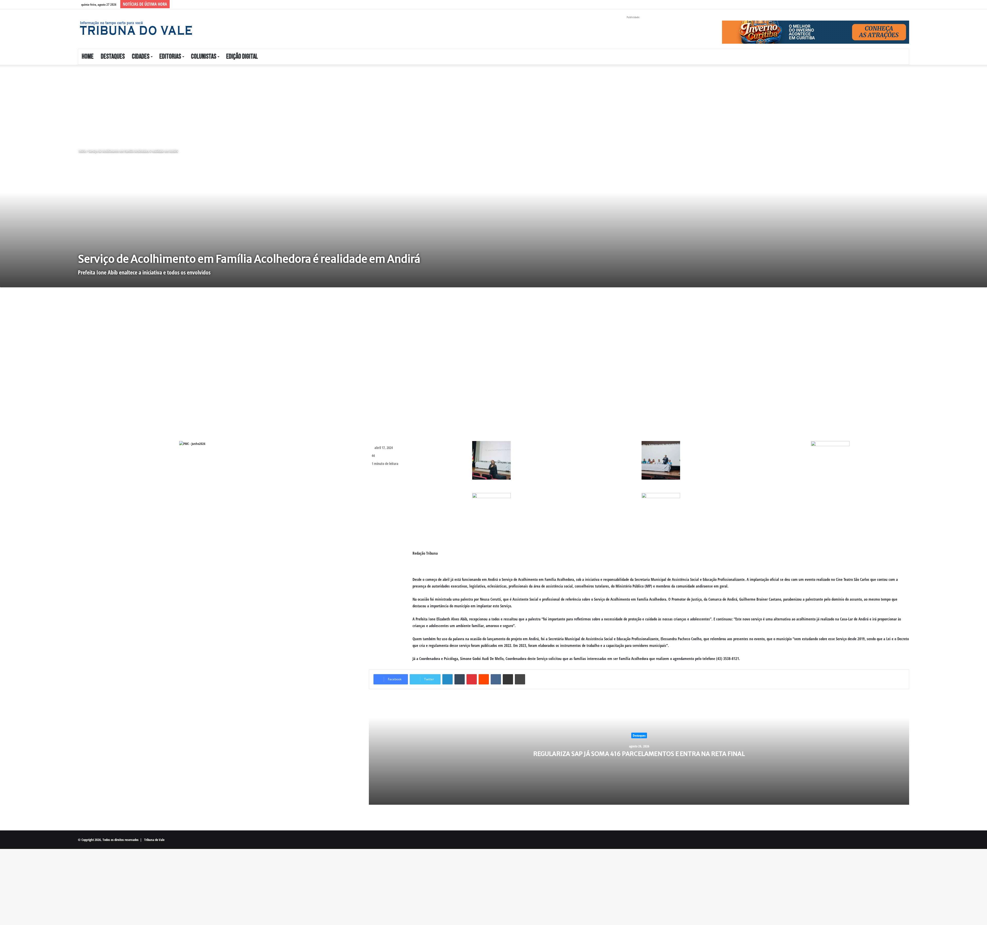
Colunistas (203, 57)
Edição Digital (242, 57)
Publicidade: (633, 17)
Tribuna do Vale (154, 839)
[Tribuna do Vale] (136, 28)
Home (88, 57)
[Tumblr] (459, 679)
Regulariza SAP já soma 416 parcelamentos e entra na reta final (639, 753)
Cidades (140, 57)
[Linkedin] (447, 679)
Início (82, 151)
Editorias (170, 57)
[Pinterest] (472, 679)
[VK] (496, 679)
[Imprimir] (520, 679)
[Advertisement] (154, 103)
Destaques (113, 57)
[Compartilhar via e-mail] (508, 679)
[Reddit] (484, 679)
